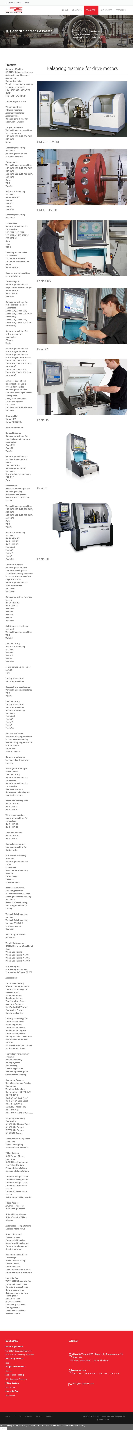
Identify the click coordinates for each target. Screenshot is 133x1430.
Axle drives (10, 78)
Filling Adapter (12, 1202)
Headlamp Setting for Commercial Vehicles (15, 1032)
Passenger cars (12, 1237)
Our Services (106, 10)
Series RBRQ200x (13, 421)
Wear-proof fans (13, 1301)
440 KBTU (10, 588)
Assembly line (11, 115)
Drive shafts (11, 415)
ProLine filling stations (16, 1167)
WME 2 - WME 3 (12, 751)
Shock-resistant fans (15, 1310)
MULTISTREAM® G (13, 1103)
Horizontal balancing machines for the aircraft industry (17, 759)
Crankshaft (10, 867)
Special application (14, 1013)
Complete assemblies (15, 380)
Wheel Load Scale (13, 951)
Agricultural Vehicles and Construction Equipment (17, 1245)
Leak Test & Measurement (18, 1269)
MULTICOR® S (11, 1109)
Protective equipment (15, 494)
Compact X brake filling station (16, 1193)
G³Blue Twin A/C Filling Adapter (16, 1219)
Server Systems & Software (18, 1272)
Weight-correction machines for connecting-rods (19, 85)
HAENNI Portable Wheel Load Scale (19, 947)
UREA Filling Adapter (15, 1208)
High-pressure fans (14, 1289)
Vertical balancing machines (18, 165)
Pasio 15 (9, 203)
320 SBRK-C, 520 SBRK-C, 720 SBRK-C (17, 237)
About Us (76, 10)
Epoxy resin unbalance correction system (15, 400)
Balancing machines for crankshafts (16, 228)
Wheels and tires (13, 106)
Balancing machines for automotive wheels (16, 120)
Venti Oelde (10, 1395)
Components (11, 162)
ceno (7, 244)
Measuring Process (14, 1080)
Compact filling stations (16, 1176)
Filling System (12, 1153)
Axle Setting (11, 1065)
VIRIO (8, 182)
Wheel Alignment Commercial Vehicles (15, 1026)
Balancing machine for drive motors (18, 598)
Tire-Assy (10, 879)
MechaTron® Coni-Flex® (16, 1097)
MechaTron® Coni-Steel (16, 1100)
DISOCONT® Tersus (14, 1127)
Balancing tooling (13, 491)
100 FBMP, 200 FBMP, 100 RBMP (17, 91)
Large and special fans (16, 1283)
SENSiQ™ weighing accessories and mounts (16, 1146)
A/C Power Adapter (14, 1205)
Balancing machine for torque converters (16, 155)
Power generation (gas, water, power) (16, 770)
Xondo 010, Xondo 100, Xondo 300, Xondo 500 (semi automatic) (18, 372)
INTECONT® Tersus (14, 1130)
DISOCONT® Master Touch (17, 1124)
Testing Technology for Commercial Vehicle (16, 1020)
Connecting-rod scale (15, 101)
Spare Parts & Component (17, 1138)
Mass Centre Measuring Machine (16, 872)
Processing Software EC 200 (18, 972)
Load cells (10, 1141)
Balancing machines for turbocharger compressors (18, 356)
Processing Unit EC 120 (16, 969)
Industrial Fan (11, 1277)
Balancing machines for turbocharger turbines (16, 303)
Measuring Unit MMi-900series (15, 936)
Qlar (7, 1362)
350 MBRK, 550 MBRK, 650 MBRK (17, 263)
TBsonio (9, 340)
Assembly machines (14, 112)
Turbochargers (12, 281)
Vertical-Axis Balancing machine (16, 915)
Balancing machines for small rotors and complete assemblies (17, 438)
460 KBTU (10, 591)
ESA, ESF (9, 477)
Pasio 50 (9, 209)
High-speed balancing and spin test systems (17, 794)
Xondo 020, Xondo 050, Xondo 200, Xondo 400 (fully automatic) (18, 313)
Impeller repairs (12, 1313)
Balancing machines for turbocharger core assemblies (16, 334)
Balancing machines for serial (16, 863)
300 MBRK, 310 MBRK (15, 258)
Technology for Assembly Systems (17, 1055)
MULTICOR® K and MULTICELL (19, 1112)
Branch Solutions (13, 1234)
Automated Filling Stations (18, 1225)
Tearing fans (11, 1295)
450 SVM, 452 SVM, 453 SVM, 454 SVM (19, 175)
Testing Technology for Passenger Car (16, 991)
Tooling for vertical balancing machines (14, 680)
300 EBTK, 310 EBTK (14, 232)
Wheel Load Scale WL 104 (17, 957)
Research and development (18, 686)
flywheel (9, 928)
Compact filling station (16, 1182)
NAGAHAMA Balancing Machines (15, 857)
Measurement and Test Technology (16, 1256)
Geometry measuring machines (15, 149)
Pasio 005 (10, 444)
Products (90, 10)
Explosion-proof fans (15, 1304)
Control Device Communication (12, 1265)
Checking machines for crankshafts (16, 254)
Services (39, 1416)
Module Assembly (13, 1059)
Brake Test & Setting (15, 1260)
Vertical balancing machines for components (18, 132)
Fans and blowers (13, 832)
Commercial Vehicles (15, 1240)
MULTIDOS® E (11, 1094)
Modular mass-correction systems (17, 499)
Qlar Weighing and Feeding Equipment (18, 1084)
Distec (8, 142)
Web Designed (116, 1416)
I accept (3, 1428)
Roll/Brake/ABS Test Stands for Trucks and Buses (18, 1047)
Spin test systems (14, 789)
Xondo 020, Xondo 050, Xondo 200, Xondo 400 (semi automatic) (18, 322)
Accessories (11, 485)
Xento (8, 343)
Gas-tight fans (12, 1307)
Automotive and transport (17, 75)
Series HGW (10, 418)
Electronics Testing (14, 1010)
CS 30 (8, 247)
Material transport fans (16, 1286)
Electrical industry (109, 34)
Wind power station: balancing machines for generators (16, 818)
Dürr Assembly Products (16, 1379)
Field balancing (12, 465)
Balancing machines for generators (16, 779)
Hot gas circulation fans (16, 1292)
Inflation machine (13, 109)
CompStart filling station (17, 1179)
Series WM (10, 748)
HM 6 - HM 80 (11, 544)
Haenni (8, 1371)
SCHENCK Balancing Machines (18, 1350)
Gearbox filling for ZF (15, 1228)
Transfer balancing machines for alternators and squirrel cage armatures (19, 576)
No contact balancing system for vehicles (15, 385)
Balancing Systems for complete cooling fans (16, 569)
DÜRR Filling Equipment (16, 1162)
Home (65, 10)
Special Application (14, 1068)
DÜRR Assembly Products (17, 986)
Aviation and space (14, 733)
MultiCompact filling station (18, 1197)
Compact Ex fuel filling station (16, 1187)
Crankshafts (11, 223)
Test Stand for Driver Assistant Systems (15, 1003)
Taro (7, 480)
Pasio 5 (8, 206)
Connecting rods (13, 81)
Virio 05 (9, 185)
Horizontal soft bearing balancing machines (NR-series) (17, 905)
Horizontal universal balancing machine (14, 889)
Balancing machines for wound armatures (16, 584)
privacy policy (79, 1425)
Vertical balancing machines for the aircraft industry (18, 738)
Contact (49, 1416)
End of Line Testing (14, 983)
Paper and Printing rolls (16, 800)
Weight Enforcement (15, 943)
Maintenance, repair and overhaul (16, 627)
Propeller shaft (12, 882)
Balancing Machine (97, 31)
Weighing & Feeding (15, 1089)
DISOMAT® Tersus (13, 1133)
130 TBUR (10, 404)
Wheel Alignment (13, 995)
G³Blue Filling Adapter (15, 1214)
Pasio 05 (9, 200)
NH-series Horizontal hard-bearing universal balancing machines (18, 896)
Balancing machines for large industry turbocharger (18, 286)
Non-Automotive (13, 1249)
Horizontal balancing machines (15, 193)
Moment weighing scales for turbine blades (18, 744)
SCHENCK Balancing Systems (85, 34)
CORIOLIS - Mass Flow (15, 1106)
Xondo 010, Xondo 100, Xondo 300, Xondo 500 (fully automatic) (18, 363)
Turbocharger (11, 876)
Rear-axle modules (14, 427)
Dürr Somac (10, 1387)
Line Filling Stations (14, 1164)
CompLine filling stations (17, 1170)
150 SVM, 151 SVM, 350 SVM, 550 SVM (19, 138)
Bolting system (12, 1062)
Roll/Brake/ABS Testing (16, 1007)
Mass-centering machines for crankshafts (17, 274)
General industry (13, 432)
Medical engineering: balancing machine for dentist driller (16, 846)
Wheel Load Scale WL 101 (17, 954)
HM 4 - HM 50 (11, 293)
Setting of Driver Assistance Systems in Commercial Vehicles (18, 1039)
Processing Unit (12, 966)
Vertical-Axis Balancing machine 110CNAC (16, 921)
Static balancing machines (18, 474)
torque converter (13, 926)
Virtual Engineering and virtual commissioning (16, 1073)
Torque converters (14, 127)
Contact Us (121, 10)
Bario (7, 241)
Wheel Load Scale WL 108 (17, 960)
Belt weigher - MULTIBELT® (18, 1091)
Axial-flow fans (12, 1298)
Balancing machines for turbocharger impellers (16, 350)
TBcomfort (10, 307)
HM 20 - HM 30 (12, 197)
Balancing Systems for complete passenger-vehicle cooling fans (18, 392)
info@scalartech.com (83, 1383)
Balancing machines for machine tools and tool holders (16, 459)
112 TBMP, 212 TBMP (15, 95)
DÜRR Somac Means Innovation (14, 1157)
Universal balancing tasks (17, 488)
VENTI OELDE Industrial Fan (18, 1280)
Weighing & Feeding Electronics (15, 1120)
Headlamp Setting (14, 998)
